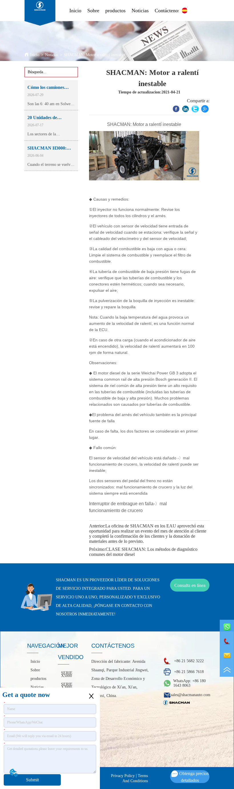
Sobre (93, 10)
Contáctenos (167, 10)
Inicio (75, 10)
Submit (32, 779)
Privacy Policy (123, 776)
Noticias (140, 10)
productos (115, 10)
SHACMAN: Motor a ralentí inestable (94, 55)
